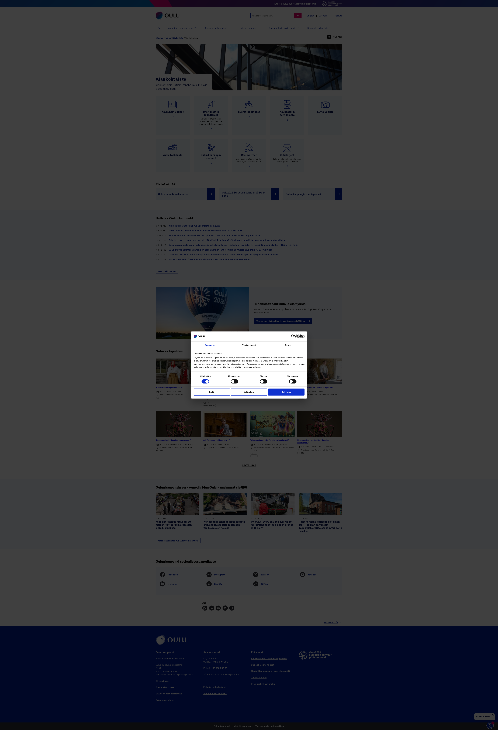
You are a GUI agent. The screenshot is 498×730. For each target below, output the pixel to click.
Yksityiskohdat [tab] (249, 345)
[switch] (234, 381)
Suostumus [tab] (210, 345)
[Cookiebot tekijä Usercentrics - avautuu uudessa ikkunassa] (293, 336)
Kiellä (211, 392)
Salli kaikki (286, 392)
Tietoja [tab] (288, 345)
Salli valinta (249, 392)
